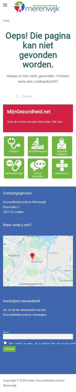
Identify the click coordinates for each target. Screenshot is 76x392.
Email (6, 332)
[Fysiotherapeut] (38, 146)
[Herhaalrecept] (14, 168)
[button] (5, 5)
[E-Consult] (38, 168)
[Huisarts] (14, 146)
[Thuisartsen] (62, 168)
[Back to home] (38, 7)
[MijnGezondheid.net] (38, 118)
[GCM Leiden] (38, 261)
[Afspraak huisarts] (62, 146)
